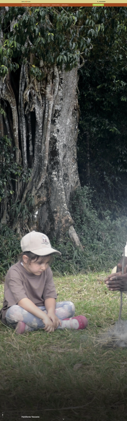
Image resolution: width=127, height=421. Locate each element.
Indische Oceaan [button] (46, 5)
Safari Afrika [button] (65, 5)
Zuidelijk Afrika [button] (26, 5)
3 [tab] (2, 416)
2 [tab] (2, 414)
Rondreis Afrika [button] (56, 5)
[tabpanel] (63, 214)
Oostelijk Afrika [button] (35, 5)
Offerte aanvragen (98, 5)
